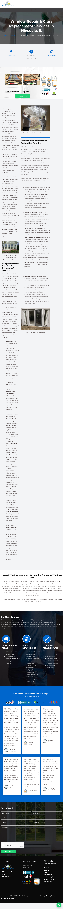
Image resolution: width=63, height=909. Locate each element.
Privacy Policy (50, 896)
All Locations (48, 881)
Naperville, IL (48, 874)
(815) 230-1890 (51, 56)
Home (6, 35)
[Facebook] (28, 10)
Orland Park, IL (49, 879)
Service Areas (13, 35)
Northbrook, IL (48, 877)
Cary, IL (46, 870)
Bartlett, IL (47, 868)
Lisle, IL (46, 872)
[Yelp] (31, 10)
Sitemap (42, 896)
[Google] (35, 10)
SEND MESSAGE (8, 851)
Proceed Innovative (7, 898)
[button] (7, 80)
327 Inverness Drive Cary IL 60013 (8, 873)
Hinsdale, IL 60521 (11, 56)
